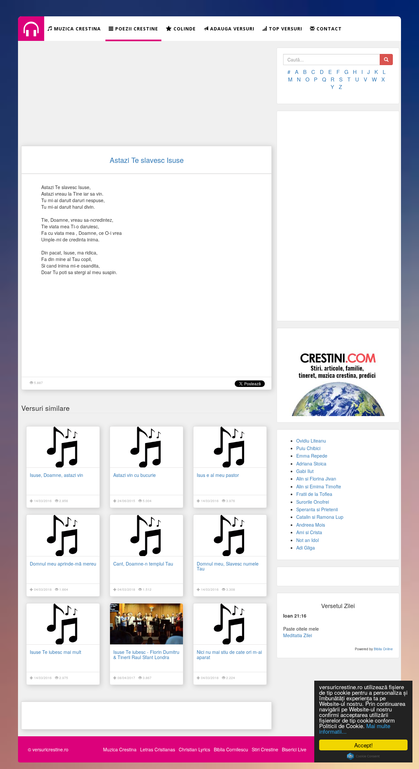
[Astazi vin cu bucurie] (146, 447)
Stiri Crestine (265, 749)
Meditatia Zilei (297, 635)
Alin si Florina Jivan (316, 478)
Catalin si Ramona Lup (319, 517)
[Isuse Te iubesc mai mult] (63, 623)
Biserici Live (294, 749)
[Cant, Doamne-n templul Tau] (146, 535)
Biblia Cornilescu (231, 749)
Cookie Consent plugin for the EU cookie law (363, 756)
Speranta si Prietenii (317, 509)
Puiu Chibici (308, 448)
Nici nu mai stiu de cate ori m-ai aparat (229, 654)
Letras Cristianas (157, 749)
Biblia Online (383, 649)
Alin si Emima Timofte (318, 486)
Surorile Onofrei (312, 501)
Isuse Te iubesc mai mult (55, 652)
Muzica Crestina (120, 749)
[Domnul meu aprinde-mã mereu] (63, 535)
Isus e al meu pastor (218, 475)
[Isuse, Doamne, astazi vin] (63, 447)
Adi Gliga (305, 547)
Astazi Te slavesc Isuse (147, 160)
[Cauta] (386, 59)
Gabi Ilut (305, 471)
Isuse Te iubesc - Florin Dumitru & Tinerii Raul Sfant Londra (146, 654)
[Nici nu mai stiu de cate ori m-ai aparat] (229, 623)
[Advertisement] (146, 93)
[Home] (31, 34)
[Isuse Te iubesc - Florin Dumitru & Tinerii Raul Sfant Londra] (146, 623)
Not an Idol (307, 540)
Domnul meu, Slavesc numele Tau (228, 566)
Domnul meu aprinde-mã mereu (63, 563)
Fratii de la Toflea (314, 494)
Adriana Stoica (311, 463)
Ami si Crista (309, 532)
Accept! (363, 745)
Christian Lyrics (194, 749)
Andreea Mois (310, 524)
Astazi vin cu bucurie (134, 475)
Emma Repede (311, 455)
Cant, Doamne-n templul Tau (143, 563)
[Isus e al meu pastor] (229, 447)
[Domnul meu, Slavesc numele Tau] (229, 535)
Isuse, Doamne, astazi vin (56, 475)
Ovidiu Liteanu (311, 440)
